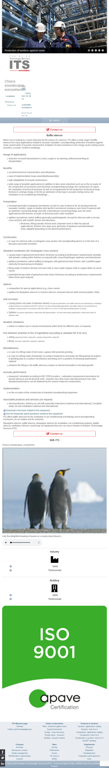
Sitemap (19, 726)
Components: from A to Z (89, 735)
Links (89, 759)
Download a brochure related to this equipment (28, 410)
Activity (54, 747)
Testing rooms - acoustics (54, 735)
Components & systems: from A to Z (89, 738)
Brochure (9, 102)
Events (54, 753)
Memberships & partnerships (20, 756)
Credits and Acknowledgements (20, 729)
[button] (98, 26)
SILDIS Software (89, 741)
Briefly (54, 759)
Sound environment (54, 729)
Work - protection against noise (54, 726)
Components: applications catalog (89, 732)
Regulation (89, 750)
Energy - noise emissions (54, 732)
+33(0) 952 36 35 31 (26, 96)
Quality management (20, 753)
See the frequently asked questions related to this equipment (34, 414)
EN (23, 89)
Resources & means (20, 750)
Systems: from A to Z (89, 729)
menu (56, 120)
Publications (54, 750)
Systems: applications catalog (89, 726)
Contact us (55, 129)
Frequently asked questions (89, 756)
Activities (19, 747)
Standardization (89, 753)
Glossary (89, 747)
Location (19, 759)
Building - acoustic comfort (54, 738)
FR (23, 86)
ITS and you (54, 756)
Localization (10, 96)
